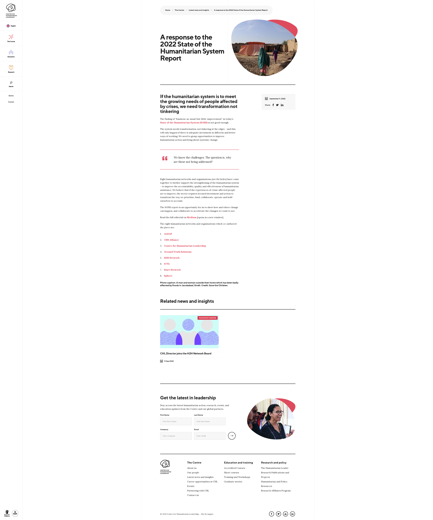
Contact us (193, 495)
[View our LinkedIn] (291, 514)
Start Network (172, 269)
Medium (191, 217)
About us (192, 468)
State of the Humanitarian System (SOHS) (184, 122)
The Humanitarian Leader (274, 468)
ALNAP (168, 233)
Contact (11, 102)
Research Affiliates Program (276, 490)
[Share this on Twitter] (277, 105)
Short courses (231, 472)
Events (11, 96)
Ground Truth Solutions (177, 251)
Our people (193, 472)
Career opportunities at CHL (202, 481)
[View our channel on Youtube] (284, 514)
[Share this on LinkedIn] (282, 105)
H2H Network (172, 257)
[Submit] (232, 436)
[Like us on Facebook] (270, 514)
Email (196, 429)
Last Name (198, 415)
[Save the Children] (7, 513)
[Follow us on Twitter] (277, 514)
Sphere (168, 275)
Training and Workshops (237, 477)
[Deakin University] (15, 513)
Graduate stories (233, 481)
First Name (164, 415)
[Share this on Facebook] (273, 105)
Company (164, 429)
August (210, 514)
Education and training (238, 462)
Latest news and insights (200, 477)
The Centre (194, 462)
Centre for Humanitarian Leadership (185, 245)
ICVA (167, 263)
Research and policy (273, 462)
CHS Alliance (171, 239)
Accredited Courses (234, 468)
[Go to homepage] (11, 10)
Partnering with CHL (198, 490)
